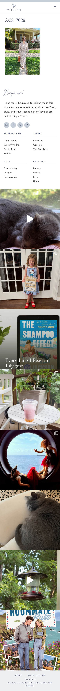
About (18, 675)
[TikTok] (27, 125)
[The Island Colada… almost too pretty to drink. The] (30, 399)
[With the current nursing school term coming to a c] (30, 339)
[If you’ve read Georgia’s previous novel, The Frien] (30, 640)
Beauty (37, 168)
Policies (8, 153)
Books (36, 172)
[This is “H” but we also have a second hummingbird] (30, 580)
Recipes (8, 172)
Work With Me (11, 144)
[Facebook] (13, 125)
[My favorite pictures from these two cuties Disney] (30, 460)
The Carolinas (40, 149)
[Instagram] (6, 125)
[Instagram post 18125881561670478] (30, 520)
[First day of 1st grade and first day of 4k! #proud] (30, 279)
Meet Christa (10, 140)
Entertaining (10, 168)
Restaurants (10, 177)
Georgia (37, 144)
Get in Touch (10, 149)
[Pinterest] (20, 125)
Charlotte (38, 140)
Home (36, 181)
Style (36, 177)
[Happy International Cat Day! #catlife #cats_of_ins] (30, 219)
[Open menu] (55, 7)
